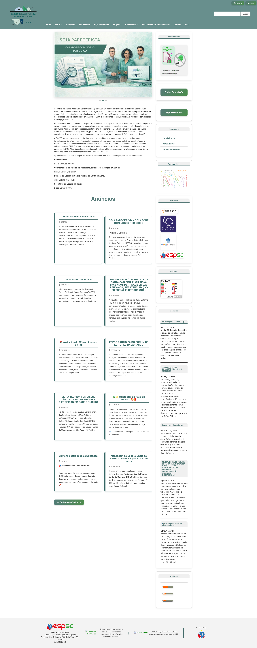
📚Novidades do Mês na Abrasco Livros (78, 343)
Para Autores (168, 143)
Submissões (84, 24)
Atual (48, 24)
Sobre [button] (58, 24)
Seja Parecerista (101, 24)
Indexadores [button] (131, 24)
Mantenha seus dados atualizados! (78, 456)
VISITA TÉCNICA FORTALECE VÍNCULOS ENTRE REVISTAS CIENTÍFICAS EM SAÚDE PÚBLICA (78, 399)
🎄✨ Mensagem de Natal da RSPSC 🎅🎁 (128, 398)
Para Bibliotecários (171, 149)
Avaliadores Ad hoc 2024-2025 (156, 24)
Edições (116, 24)
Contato (177, 24)
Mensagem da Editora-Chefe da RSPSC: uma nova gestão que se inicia (129, 458)
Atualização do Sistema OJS (78, 216)
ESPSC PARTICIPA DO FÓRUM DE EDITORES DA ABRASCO (128, 343)
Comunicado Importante (78, 279)
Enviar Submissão (174, 92)
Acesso (250, 3)
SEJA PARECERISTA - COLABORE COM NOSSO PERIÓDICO (129, 222)
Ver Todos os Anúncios (68, 502)
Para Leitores (168, 138)
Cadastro (238, 3)
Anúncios (70, 24)
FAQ (187, 24)
